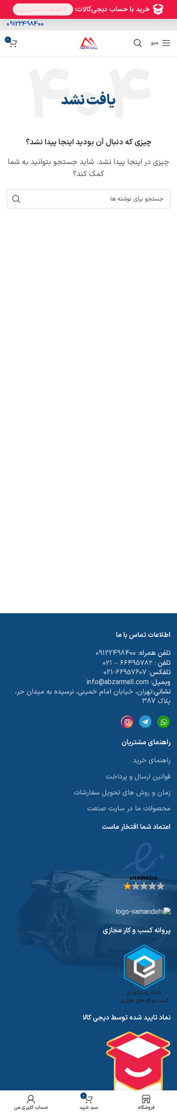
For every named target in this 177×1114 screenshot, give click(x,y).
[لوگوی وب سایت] (88, 42)
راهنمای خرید (152, 760)
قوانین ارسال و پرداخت (138, 777)
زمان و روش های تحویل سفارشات (122, 793)
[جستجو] (137, 43)
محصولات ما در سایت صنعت (129, 809)
